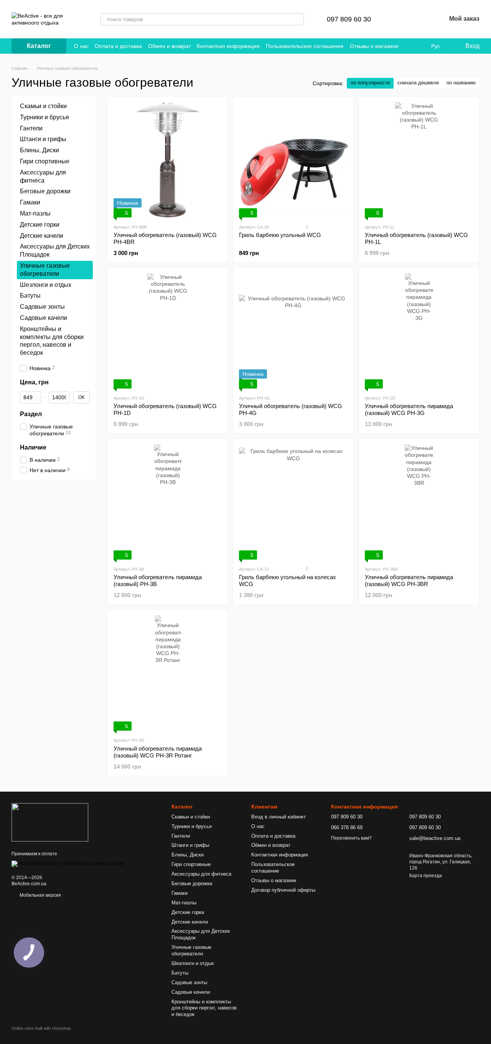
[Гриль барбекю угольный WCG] (293, 159)
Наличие (33, 447)
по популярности (370, 83)
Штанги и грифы (43, 139)
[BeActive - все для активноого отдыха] (50, 822)
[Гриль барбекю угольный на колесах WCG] (293, 502)
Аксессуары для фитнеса (201, 874)
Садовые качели (43, 318)
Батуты (30, 295)
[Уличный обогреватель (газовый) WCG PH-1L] (419, 159)
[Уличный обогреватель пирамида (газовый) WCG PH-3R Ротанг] (168, 673)
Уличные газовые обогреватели (191, 950)
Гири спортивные (44, 161)
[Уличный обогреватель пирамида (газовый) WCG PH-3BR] (419, 502)
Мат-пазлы (35, 213)
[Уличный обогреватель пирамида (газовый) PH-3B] (168, 502)
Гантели (31, 128)
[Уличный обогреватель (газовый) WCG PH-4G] (293, 331)
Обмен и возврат (169, 46)
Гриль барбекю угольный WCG (280, 235)
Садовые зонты (42, 306)
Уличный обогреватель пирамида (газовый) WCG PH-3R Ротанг (158, 752)
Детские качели (41, 235)
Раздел (31, 414)
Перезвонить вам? (351, 838)
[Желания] (420, 19)
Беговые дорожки (45, 191)
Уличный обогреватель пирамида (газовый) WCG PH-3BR (409, 580)
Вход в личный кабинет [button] (278, 817)
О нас (81, 46)
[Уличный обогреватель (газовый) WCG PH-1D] (168, 331)
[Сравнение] (400, 19)
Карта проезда (425, 875)
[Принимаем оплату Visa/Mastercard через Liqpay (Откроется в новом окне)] (68, 863)
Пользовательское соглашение (305, 46)
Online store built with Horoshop (41, 1028)
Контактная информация (228, 46)
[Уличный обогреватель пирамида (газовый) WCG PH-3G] (419, 331)
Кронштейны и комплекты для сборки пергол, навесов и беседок (204, 1008)
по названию (461, 83)
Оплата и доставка (118, 46)
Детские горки (39, 224)
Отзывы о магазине (374, 46)
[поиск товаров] (298, 19)
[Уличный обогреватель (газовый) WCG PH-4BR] (168, 159)
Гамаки (30, 202)
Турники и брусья (44, 117)
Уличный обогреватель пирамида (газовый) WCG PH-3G (409, 409)
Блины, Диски (39, 150)
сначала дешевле (418, 83)
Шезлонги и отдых (45, 284)
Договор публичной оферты (283, 890)
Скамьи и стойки (43, 106)
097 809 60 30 (349, 19)
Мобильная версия (39, 895)
